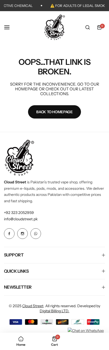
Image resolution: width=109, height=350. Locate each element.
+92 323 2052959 (19, 212)
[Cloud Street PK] (54, 27)
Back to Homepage (54, 111)
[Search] (87, 27)
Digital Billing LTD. (54, 311)
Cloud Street (32, 305)
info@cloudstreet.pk (21, 219)
